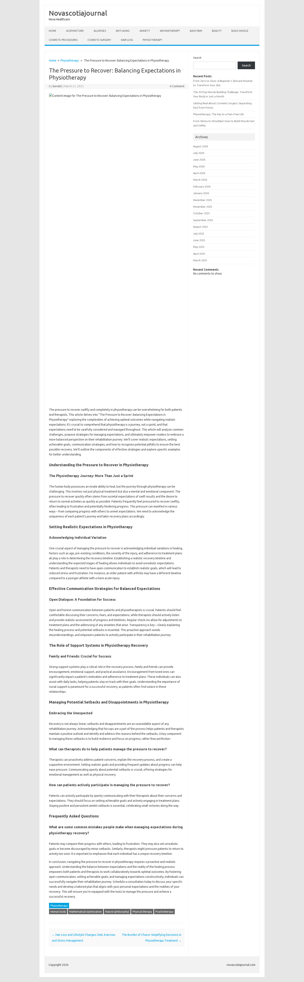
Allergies (100, 30)
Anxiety (145, 30)
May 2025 (199, 246)
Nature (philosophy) (117, 911)
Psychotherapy (164, 911)
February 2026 (201, 186)
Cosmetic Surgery (99, 40)
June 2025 (199, 240)
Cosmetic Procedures (63, 40)
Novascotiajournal (78, 13)
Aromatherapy (170, 30)
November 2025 (202, 206)
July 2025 (198, 233)
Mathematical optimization (85, 911)
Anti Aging (123, 30)
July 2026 (198, 152)
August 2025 (200, 226)
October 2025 (201, 213)
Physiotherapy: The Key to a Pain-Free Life (218, 114)
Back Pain (196, 30)
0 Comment (177, 86)
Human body (58, 911)
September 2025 (203, 220)
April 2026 (199, 173)
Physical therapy (142, 911)
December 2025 (202, 200)
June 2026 (199, 159)
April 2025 (199, 253)
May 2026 (199, 166)
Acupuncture (75, 30)
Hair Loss (127, 40)
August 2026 (200, 146)
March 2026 (200, 179)
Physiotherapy (152, 40)
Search (197, 57)
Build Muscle (239, 30)
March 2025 (200, 260)
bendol (57, 86)
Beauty (216, 30)
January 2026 (201, 193)
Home (52, 30)
